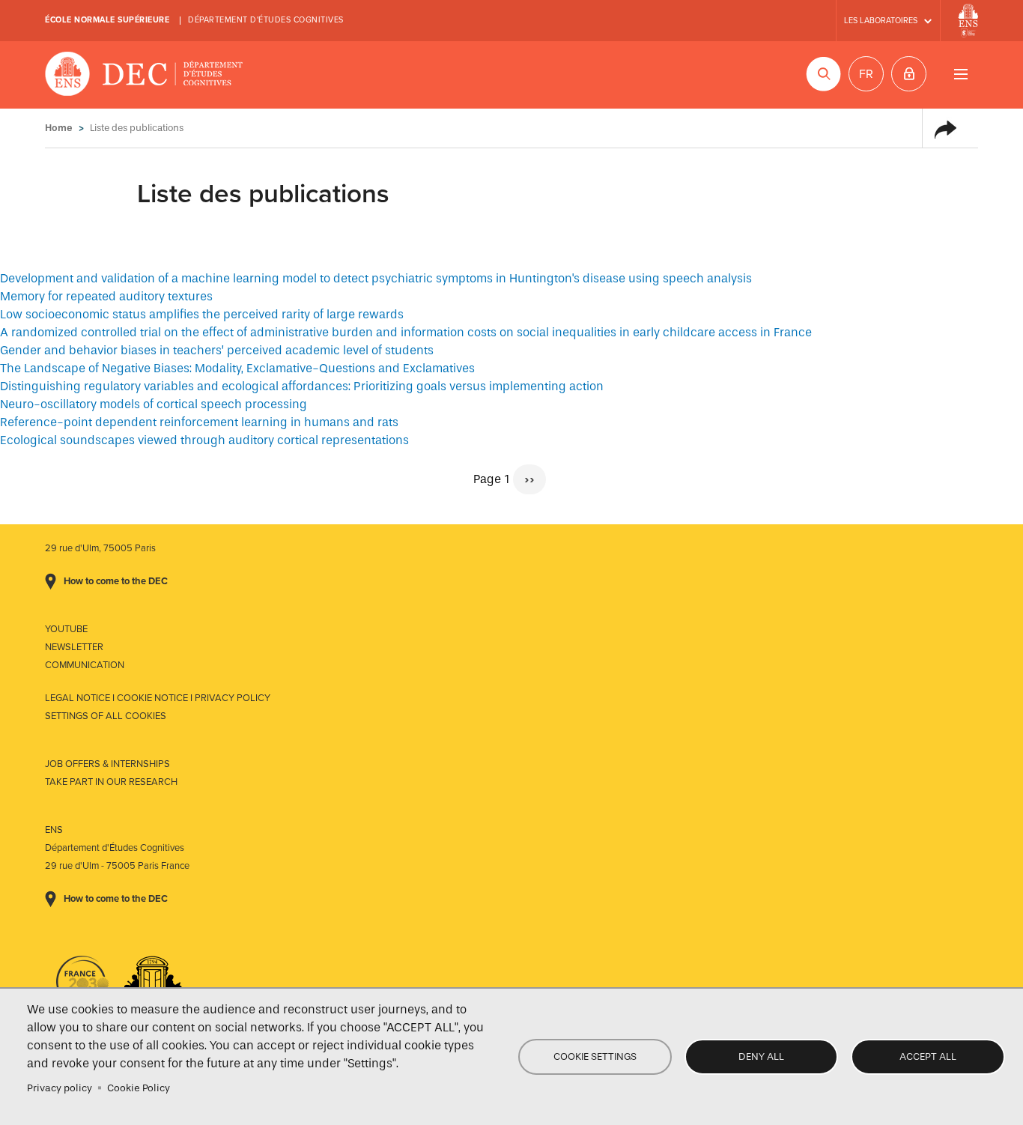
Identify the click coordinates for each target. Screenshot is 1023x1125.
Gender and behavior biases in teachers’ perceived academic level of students (217, 350)
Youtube (66, 629)
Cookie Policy (138, 1088)
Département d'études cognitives (266, 20)
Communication (84, 665)
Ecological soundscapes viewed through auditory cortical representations (204, 440)
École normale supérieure (107, 20)
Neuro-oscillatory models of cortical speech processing (153, 404)
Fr (866, 74)
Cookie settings (595, 1056)
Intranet (908, 73)
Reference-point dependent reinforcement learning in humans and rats (199, 422)
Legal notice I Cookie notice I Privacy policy (157, 698)
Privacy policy (59, 1088)
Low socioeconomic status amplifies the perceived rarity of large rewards (202, 314)
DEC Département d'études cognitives (144, 75)
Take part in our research (111, 782)
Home (59, 127)
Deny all (761, 1056)
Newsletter (74, 647)
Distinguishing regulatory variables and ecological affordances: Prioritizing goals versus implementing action (302, 386)
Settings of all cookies (105, 716)
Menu (960, 73)
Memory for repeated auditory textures (106, 296)
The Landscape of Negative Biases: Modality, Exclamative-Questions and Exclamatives (237, 368)
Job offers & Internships (107, 764)
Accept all (927, 1056)
